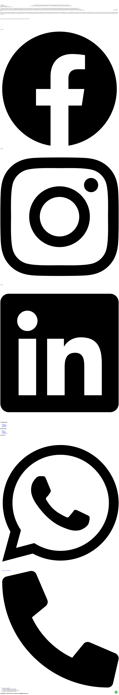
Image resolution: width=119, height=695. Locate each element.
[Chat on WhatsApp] (116, 692)
